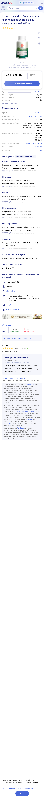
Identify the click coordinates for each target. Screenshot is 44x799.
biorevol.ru (10, 291)
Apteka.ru (30, 384)
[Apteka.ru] (6, 2)
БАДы (24, 378)
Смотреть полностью (24, 156)
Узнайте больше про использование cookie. (20, 788)
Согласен (22, 793)
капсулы (38, 146)
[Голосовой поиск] (36, 8)
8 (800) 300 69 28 (12, 309)
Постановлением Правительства (27, 411)
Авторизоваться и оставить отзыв (18, 338)
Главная (5, 378)
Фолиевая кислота (34, 143)
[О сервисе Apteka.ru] (42, 3)
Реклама (38, 315)
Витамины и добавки (15, 378)
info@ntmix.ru (12, 305)
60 (41, 150)
